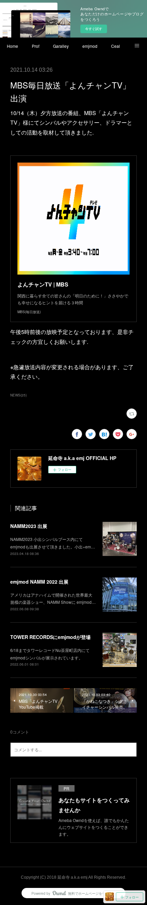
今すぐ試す (93, 28)
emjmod (89, 46)
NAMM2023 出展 (28, 526)
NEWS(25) (18, 395)
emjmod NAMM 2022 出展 (39, 581)
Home (12, 46)
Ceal (115, 46)
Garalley (61, 46)
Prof (35, 46)
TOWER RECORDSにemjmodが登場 (50, 637)
